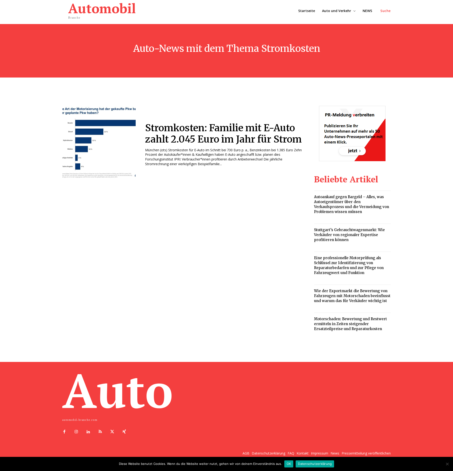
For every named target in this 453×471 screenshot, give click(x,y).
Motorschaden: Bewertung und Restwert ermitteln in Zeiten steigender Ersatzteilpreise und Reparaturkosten (350, 324)
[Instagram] (76, 432)
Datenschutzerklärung (315, 464)
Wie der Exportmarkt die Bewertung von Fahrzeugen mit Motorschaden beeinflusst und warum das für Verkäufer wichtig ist (352, 296)
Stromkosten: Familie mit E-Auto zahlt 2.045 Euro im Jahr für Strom (223, 133)
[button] (385, 11)
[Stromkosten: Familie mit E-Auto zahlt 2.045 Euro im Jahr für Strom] (99, 142)
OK (289, 464)
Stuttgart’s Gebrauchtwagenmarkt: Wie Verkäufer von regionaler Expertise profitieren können (349, 235)
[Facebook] (64, 432)
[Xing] (124, 432)
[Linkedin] (88, 432)
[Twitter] (112, 432)
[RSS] (100, 432)
